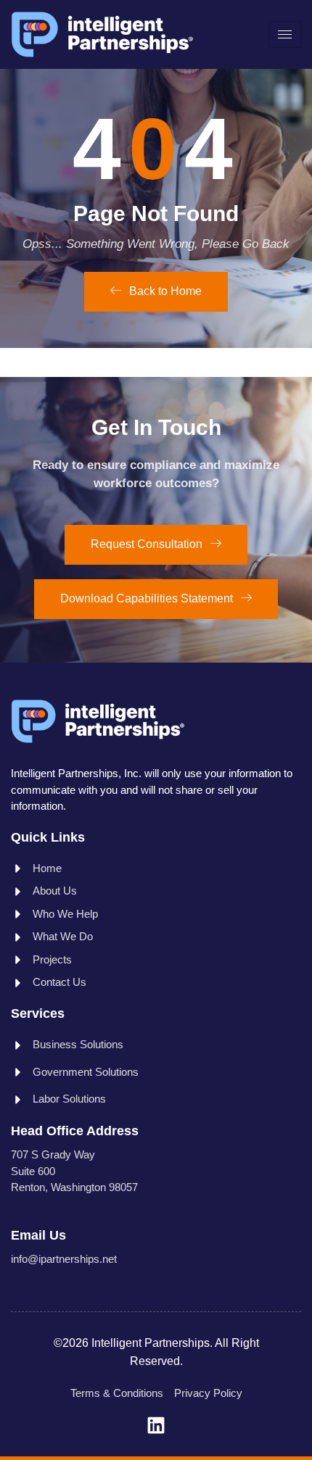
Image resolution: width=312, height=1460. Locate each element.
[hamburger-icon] (284, 34)
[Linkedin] (156, 1425)
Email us (38, 1235)
